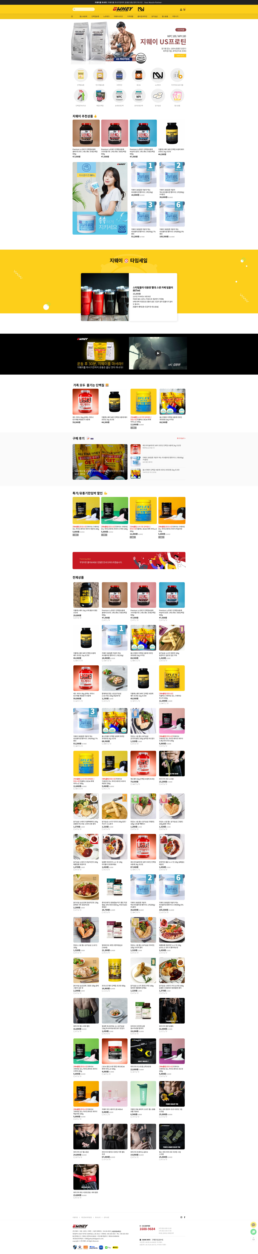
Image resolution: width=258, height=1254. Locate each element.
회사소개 (97, 1217)
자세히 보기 (180, 56)
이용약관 (75, 1217)
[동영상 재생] (158, 353)
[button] (126, 61)
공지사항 (106, 1217)
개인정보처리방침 (86, 1217)
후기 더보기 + (181, 438)
